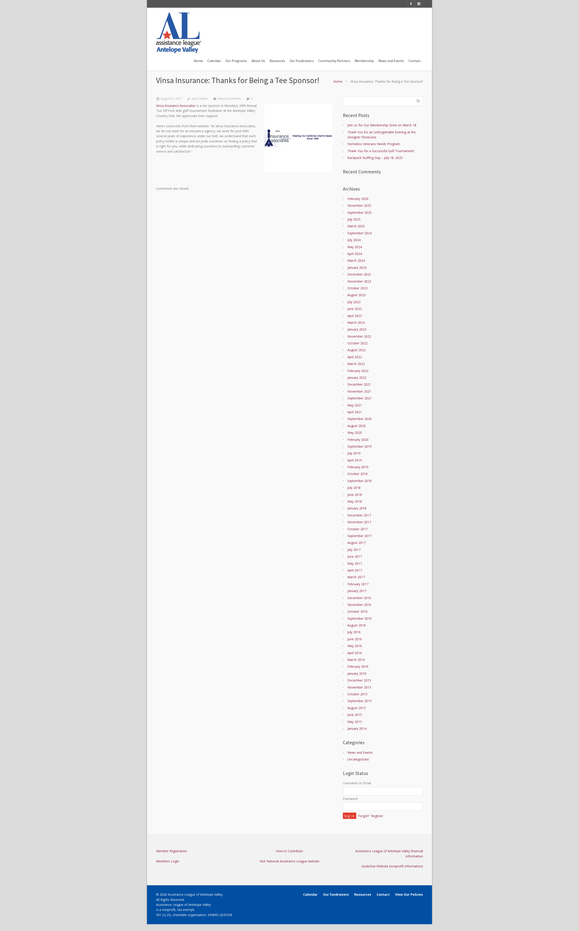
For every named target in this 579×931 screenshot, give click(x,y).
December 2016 (359, 598)
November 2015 (359, 687)
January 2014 (356, 728)
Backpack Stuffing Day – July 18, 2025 (375, 158)
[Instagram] (419, 4)
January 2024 (356, 267)
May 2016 (354, 646)
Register (377, 816)
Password (350, 799)
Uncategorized (358, 759)
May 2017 (354, 563)
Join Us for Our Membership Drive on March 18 (381, 125)
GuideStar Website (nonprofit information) (392, 866)
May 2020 (354, 432)
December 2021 (359, 384)
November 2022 (359, 336)
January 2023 (356, 329)
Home (337, 81)
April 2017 (354, 570)
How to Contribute (289, 851)
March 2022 (356, 364)
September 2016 (359, 618)
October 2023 (357, 288)
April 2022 (354, 357)
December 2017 (359, 515)
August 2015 (356, 708)
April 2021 (354, 412)
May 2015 (354, 722)
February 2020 (357, 439)
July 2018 (354, 487)
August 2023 (356, 295)
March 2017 (356, 577)
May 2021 (354, 405)
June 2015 (354, 715)
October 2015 (357, 694)
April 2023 (354, 316)
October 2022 (357, 343)
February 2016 (357, 666)
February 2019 (357, 467)
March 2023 (356, 322)
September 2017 (359, 536)
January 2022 (356, 377)
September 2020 (359, 419)
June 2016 (354, 639)
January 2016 (356, 673)
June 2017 (354, 556)
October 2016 (357, 611)
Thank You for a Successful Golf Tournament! (380, 151)
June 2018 (354, 494)
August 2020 (356, 426)
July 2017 (354, 549)
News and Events (229, 99)
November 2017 (359, 522)
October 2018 (357, 474)
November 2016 (359, 604)
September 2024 (359, 233)
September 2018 (359, 481)
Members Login (167, 861)
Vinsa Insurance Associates (176, 105)
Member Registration (171, 851)
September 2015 (359, 701)
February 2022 (357, 371)
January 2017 (356, 591)
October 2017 (357, 529)
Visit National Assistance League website (289, 861)
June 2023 (354, 309)
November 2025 (359, 205)
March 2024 (356, 260)
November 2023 (359, 281)
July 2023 (354, 302)
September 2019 (359, 446)
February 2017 (357, 584)
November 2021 (359, 391)
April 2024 (354, 254)
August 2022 (356, 350)
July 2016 (354, 632)
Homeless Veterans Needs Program (373, 144)
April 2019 (354, 460)
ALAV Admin (200, 99)
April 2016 (354, 653)
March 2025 (356, 226)
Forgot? (363, 816)
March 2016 (356, 659)
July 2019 (354, 453)
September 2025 (359, 212)
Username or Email (357, 783)
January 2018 (356, 508)
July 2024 (354, 240)
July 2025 (354, 219)
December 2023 (359, 274)
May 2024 (354, 247)
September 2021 (359, 398)
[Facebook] (411, 4)
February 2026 (357, 199)
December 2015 (359, 680)
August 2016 (356, 625)
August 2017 (356, 542)
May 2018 (354, 501)
